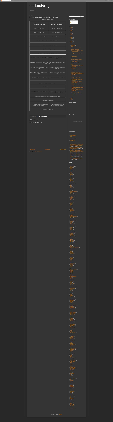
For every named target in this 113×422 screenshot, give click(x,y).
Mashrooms (72, 314)
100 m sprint (72, 223)
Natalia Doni (72, 169)
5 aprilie (71, 227)
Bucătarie (71, 252)
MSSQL (71, 311)
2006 (71, 42)
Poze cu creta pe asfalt (74, 75)
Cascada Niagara (74, 57)
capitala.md (72, 391)
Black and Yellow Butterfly (74, 247)
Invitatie (71, 302)
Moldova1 (72, 319)
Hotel (71, 294)
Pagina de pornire (47, 149)
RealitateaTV (72, 349)
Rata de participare (73, 348)
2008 (71, 41)
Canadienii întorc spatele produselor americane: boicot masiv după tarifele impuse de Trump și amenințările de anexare (76, 155)
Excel (71, 275)
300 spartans (72, 226)
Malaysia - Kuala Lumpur (75, 49)
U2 (70, 374)
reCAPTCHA (72, 404)
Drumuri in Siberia (74, 56)
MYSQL (71, 167)
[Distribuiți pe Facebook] (45, 116)
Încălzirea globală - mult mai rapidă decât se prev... (76, 84)
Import (71, 205)
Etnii (71, 272)
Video (71, 190)
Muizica (71, 181)
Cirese (71, 259)
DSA (71, 266)
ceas (71, 392)
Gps (71, 289)
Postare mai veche (63, 149)
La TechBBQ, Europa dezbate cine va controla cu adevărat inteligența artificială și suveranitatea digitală (76, 151)
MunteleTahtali (72, 324)
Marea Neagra (72, 313)
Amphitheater (73, 86)
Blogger (60, 414)
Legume (71, 306)
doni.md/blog (39, 6)
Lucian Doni (72, 166)
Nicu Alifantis (72, 325)
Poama (71, 343)
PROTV (71, 214)
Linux (71, 208)
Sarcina (71, 217)
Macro (71, 179)
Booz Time (72, 248)
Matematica (72, 210)
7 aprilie (71, 193)
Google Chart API (73, 287)
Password (72, 338)
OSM (71, 136)
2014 (71, 33)
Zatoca (71, 385)
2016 (71, 31)
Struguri (71, 366)
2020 (71, 27)
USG (71, 375)
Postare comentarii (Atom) (38, 151)
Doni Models (72, 139)
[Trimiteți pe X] (44, 116)
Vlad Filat (71, 380)
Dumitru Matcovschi (73, 269)
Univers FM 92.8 (73, 378)
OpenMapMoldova (73, 332)
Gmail (71, 284)
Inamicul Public (72, 299)
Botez (71, 250)
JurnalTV (71, 178)
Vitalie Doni (72, 165)
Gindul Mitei (72, 283)
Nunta (71, 184)
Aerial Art (71, 174)
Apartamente (72, 236)
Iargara (71, 295)
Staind (71, 362)
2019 (71, 29)
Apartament (72, 235)
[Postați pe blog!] (43, 116)
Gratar (71, 203)
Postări (72, 21)
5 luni (71, 228)
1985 (71, 98)
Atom (71, 238)
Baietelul (71, 241)
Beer (71, 244)
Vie (70, 379)
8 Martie (71, 229)
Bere (71, 245)
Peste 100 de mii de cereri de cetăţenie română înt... (76, 77)
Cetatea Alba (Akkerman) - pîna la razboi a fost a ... (76, 94)
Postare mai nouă (32, 149)
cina (71, 393)
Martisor (71, 209)
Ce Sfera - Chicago (74, 61)
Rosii (71, 355)
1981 (71, 99)
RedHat (71, 350)
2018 (71, 30)
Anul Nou (71, 234)
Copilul (71, 264)
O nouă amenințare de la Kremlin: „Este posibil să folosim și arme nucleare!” (76, 145)
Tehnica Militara (72, 368)
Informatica (72, 300)
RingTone (71, 351)
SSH (71, 356)
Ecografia (71, 270)
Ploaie (71, 342)
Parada (71, 337)
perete (71, 403)
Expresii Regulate (73, 276)
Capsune (71, 254)
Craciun (71, 265)
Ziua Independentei (73, 191)
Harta (71, 293)
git (70, 397)
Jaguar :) (72, 46)
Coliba (71, 260)
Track (71, 372)
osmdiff (71, 402)
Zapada (71, 384)
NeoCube (71, 211)
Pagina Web (72, 336)
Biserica (71, 246)
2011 (71, 37)
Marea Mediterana (73, 312)
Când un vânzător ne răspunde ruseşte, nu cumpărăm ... (76, 92)
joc (70, 399)
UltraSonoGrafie (73, 220)
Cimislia (71, 257)
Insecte (71, 301)
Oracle (71, 333)
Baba (71, 239)
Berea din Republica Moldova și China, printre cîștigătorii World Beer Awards (76, 158)
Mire (71, 317)
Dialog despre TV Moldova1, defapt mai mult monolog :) (77, 51)
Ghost (71, 282)
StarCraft (71, 363)
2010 (71, 38)
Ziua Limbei (72, 386)
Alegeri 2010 (72, 196)
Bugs (71, 175)
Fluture (71, 199)
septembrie (73, 45)
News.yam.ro (72, 140)
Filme (71, 278)
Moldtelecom (72, 320)
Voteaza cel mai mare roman (75, 72)
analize (71, 387)
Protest (71, 345)
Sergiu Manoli (72, 361)
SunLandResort (72, 367)
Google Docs (72, 288)
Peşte (71, 339)
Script (71, 186)
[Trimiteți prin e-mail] (42, 116)
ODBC (71, 330)
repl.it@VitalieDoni (73, 135)
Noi (70, 326)
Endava (71, 197)
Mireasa (71, 318)
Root (71, 354)
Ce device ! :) (73, 64)
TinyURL (71, 369)
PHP (71, 168)
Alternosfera (72, 230)
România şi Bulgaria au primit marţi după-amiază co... (76, 53)
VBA (71, 222)
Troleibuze (72, 373)
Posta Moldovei (72, 344)
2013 (71, 34)
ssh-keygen (72, 405)
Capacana (72, 253)
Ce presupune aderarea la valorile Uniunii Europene (76, 60)
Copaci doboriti (72, 263)
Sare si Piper (72, 357)
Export (71, 198)
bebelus (71, 390)
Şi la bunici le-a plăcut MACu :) (76, 62)
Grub (71, 290)
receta (71, 192)
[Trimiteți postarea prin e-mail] (39, 116)
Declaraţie (73, 55)
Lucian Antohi (72, 308)
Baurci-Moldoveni (73, 242)
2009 (71, 40)
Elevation (71, 271)
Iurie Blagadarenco (73, 305)
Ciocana (71, 258)
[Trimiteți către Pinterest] (46, 116)
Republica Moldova (73, 216)
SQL (71, 173)
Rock (71, 172)
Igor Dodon (72, 296)
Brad (71, 251)
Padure (71, 215)
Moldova (71, 180)
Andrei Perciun (72, 232)
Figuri (71, 277)
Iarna (71, 204)
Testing (71, 187)
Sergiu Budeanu (73, 360)
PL (70, 185)
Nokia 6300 (72, 327)
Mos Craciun (72, 321)
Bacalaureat (72, 240)
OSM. (71, 331)
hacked (71, 398)
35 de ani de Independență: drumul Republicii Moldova (76, 148)
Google (71, 202)
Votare (71, 381)
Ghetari (71, 281)
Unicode (71, 221)
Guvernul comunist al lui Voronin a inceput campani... (76, 82)
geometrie (72, 396)
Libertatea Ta (72, 307)
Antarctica (72, 233)
